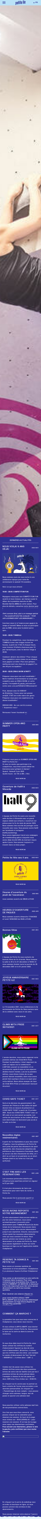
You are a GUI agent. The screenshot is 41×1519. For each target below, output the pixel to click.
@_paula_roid (23, 683)
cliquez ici (28, 1294)
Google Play (8, 1304)
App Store (21, 1302)
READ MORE (20, 778)
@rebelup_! (9, 693)
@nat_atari (17, 613)
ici (15, 623)
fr (36, 3)
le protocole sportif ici (25, 1198)
